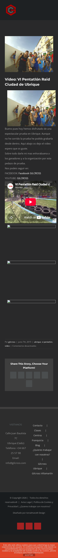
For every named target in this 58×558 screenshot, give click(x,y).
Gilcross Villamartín (42, 473)
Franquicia (37, 440)
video (7, 346)
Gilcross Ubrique (40, 466)
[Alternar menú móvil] (52, 13)
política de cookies (41, 551)
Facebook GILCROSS (30, 173)
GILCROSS (22, 178)
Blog (37, 445)
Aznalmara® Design (35, 512)
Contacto (37, 425)
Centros (38, 435)
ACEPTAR (29, 555)
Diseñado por (19, 512)
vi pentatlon (47, 342)
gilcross (11, 342)
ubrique (37, 342)
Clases (37, 430)
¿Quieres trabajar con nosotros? (42, 452)
